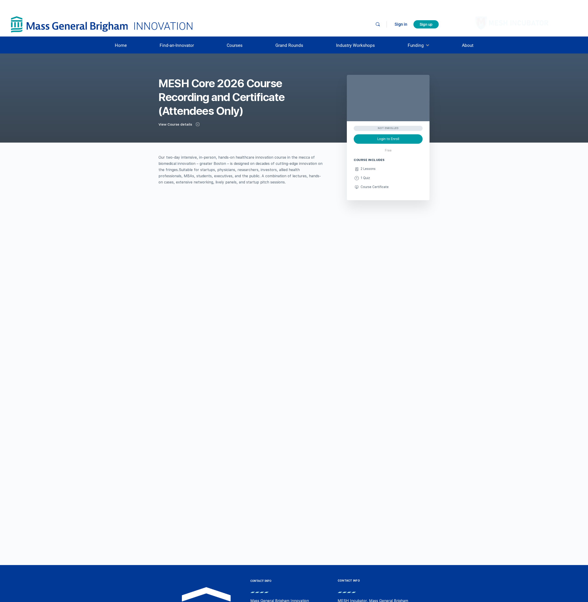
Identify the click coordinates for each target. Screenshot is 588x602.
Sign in (401, 24)
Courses (235, 45)
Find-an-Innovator (177, 45)
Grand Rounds (289, 45)
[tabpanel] (240, 169)
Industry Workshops (355, 45)
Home (121, 45)
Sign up (426, 24)
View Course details (175, 124)
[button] (418, 45)
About (467, 45)
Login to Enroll (388, 139)
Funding (416, 45)
